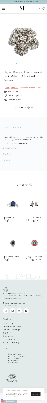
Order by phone (15, 95)
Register (14, 88)
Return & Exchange (11, 329)
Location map (9, 339)
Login (7, 88)
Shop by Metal (14, 358)
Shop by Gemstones (17, 356)
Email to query (14, 100)
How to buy (8, 323)
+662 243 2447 (12, 305)
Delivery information (12, 326)
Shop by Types (14, 354)
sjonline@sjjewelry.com (17, 303)
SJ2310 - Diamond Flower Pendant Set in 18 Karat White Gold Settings (23, 76)
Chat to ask (13, 91)
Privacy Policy (11, 397)
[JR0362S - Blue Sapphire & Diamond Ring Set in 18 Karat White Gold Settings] (12, 204)
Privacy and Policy (11, 342)
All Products (13, 362)
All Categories (14, 360)
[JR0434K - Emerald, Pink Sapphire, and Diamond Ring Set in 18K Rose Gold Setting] (34, 243)
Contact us (8, 336)
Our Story (7, 333)
